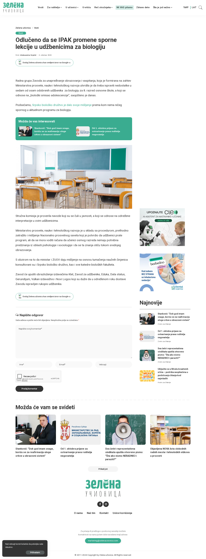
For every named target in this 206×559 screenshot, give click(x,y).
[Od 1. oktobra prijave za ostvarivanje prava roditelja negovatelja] (102, 131)
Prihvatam (35, 552)
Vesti (21, 33)
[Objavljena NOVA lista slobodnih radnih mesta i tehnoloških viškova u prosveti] (170, 430)
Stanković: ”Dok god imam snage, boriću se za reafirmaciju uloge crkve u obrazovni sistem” (174, 317)
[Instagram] (106, 504)
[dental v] (162, 272)
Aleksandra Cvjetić (28, 55)
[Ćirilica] (186, 8)
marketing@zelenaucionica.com (103, 540)
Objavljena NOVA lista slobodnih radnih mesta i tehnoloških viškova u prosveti (170, 452)
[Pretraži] (200, 8)
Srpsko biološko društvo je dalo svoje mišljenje (62, 105)
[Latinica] (194, 8)
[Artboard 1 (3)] (162, 227)
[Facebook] (100, 504)
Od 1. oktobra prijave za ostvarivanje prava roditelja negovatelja (171, 334)
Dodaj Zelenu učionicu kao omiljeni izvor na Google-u (46, 62)
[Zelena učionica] (13, 7)
